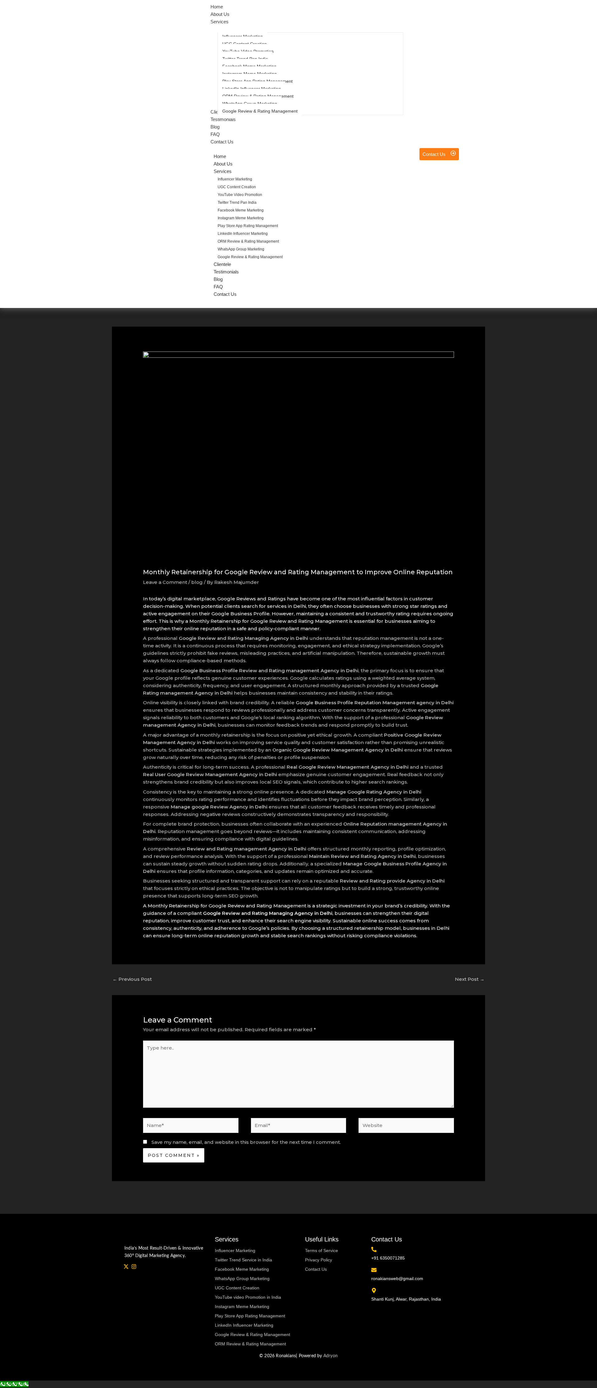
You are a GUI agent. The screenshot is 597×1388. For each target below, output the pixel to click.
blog (197, 582)
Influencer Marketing (235, 179)
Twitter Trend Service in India (243, 1259)
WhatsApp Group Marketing (241, 249)
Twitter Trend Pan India (237, 202)
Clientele (222, 264)
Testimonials (226, 271)
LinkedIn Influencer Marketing (243, 233)
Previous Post (132, 979)
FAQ (218, 286)
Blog (218, 279)
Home (220, 156)
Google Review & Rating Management (250, 257)
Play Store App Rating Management (248, 226)
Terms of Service (321, 1250)
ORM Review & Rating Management (248, 241)
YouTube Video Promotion (240, 195)
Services (223, 171)
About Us (223, 163)
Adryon (330, 1356)
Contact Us (225, 294)
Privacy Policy (318, 1259)
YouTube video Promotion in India (248, 1297)
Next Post (469, 979)
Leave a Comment (165, 582)
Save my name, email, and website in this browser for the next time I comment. (246, 1142)
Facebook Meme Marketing (241, 210)
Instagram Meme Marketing (241, 218)
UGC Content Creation (237, 187)
